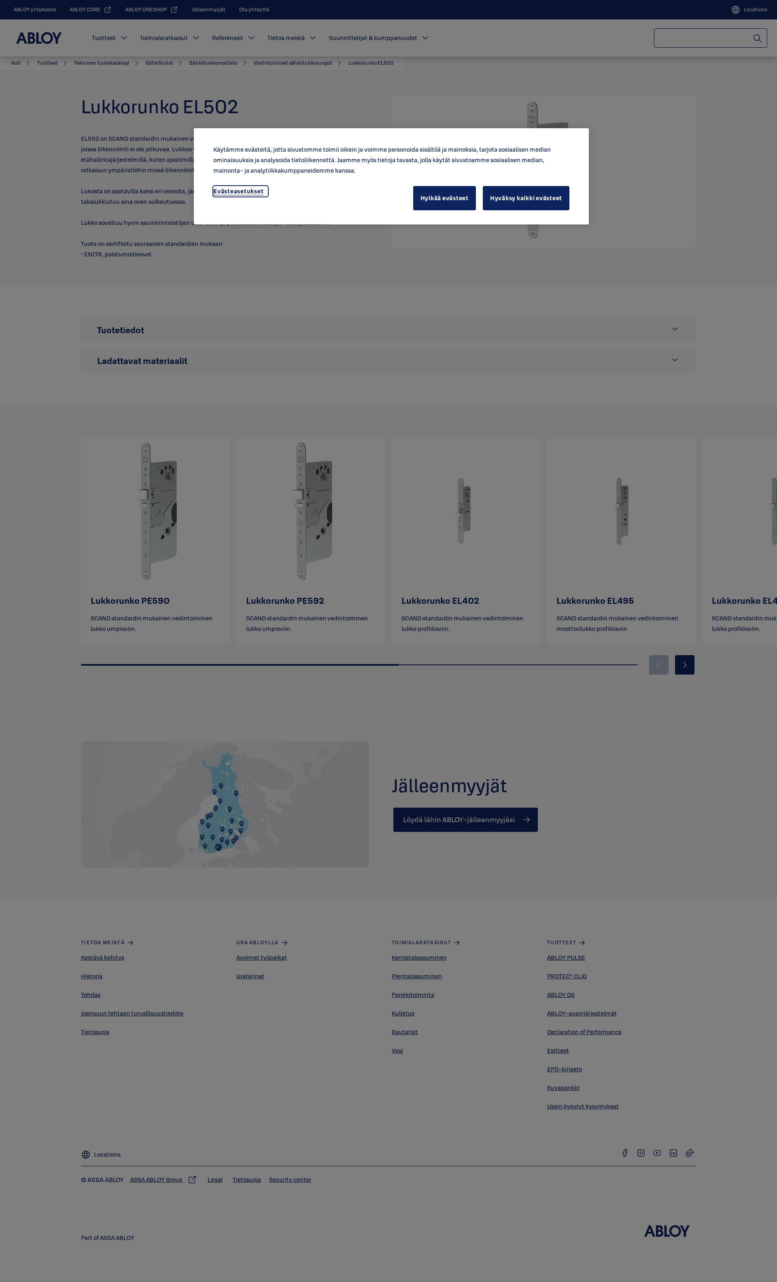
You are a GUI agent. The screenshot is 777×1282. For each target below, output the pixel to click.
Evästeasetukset (238, 191)
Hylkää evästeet (444, 198)
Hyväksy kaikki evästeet (526, 198)
